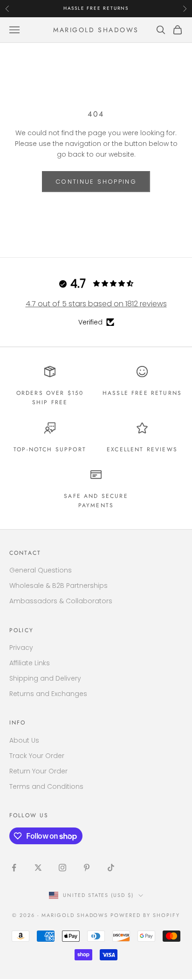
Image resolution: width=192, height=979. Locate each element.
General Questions (40, 570)
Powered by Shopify (145, 915)
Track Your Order (36, 755)
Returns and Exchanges (48, 693)
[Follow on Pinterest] (86, 867)
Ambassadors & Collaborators (60, 601)
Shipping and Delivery (45, 678)
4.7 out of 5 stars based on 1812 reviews (96, 303)
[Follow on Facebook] (14, 867)
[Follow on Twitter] (38, 867)
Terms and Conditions (46, 786)
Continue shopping (96, 181)
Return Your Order (38, 771)
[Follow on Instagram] (62, 867)
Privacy (21, 647)
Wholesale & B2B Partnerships (58, 585)
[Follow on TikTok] (111, 867)
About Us (24, 740)
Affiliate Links (29, 663)
